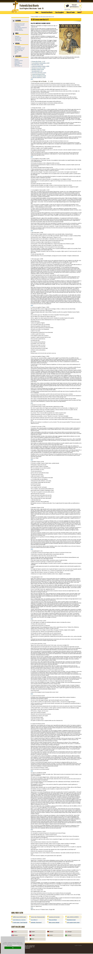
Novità (79, 12)
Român (51, 935)
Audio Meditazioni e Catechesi (19, 919)
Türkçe (15, 931)
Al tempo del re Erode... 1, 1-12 (38, 61)
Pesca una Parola (53, 919)
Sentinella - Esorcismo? (36, 922)
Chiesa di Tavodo (71, 12)
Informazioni (15, 945)
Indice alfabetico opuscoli (20, 47)
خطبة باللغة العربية (18, 40)
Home (37, 12)
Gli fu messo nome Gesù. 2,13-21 (39, 72)
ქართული (69, 931)
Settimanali (17, 36)
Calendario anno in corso (20, 23)
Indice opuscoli (18, 46)
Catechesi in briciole (19, 60)
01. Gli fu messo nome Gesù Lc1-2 (46, 16)
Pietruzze (16, 51)
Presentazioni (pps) (71, 919)
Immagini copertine (18, 28)
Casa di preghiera (59, 12)
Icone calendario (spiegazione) (21, 27)
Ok (13, 947)
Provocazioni (17, 61)
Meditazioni (17, 64)
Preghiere (17, 59)
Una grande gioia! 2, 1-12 (37, 71)
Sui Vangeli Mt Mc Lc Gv (19, 49)
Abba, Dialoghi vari (18, 65)
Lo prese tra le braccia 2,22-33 (38, 74)
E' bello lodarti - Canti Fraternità (20, 922)
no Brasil (69, 935)
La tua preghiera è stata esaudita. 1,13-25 (40, 63)
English (33, 931)
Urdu (33, 938)
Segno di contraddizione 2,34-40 (39, 75)
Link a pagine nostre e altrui (73, 922)
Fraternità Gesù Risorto (46, 12)
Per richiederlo (17, 26)
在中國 (33, 935)
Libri (15, 53)
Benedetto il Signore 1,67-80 (38, 69)
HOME (36, 16)
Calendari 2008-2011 (19, 30)
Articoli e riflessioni (18, 63)
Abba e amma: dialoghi (54, 922)
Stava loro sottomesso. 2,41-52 (38, 77)
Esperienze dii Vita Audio (54, 917)
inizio (32, 79)
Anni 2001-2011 (18, 37)
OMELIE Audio (18, 39)
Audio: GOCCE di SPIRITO (73, 917)
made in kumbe (78, 945)
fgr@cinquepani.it (26, 948)
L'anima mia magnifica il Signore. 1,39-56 (40, 66)
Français (16, 935)
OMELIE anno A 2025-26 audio (19, 917)
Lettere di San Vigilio (19, 50)
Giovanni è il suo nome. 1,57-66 (38, 67)
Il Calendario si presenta (19, 25)
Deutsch (51, 931)
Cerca (80, 9)
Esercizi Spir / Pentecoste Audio (38, 917)
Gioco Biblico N (34, 919)
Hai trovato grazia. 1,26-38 (37, 64)
